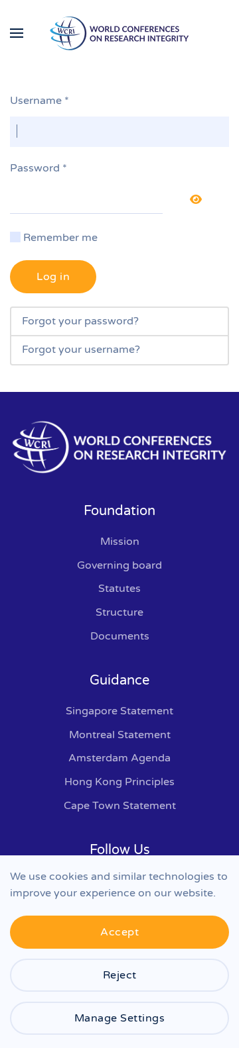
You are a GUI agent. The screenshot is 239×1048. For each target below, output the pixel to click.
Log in (53, 276)
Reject (120, 975)
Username (39, 100)
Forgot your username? (81, 349)
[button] (16, 33)
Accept (119, 932)
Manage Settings (119, 1018)
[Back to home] (119, 33)
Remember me (60, 237)
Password (38, 168)
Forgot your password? (80, 321)
